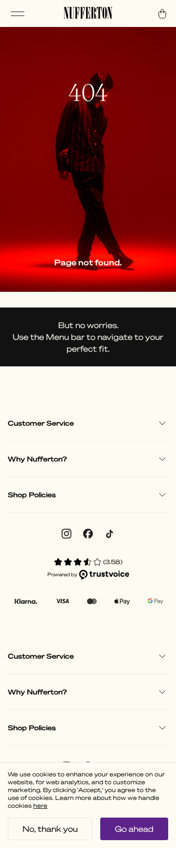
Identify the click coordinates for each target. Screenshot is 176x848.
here (40, 805)
